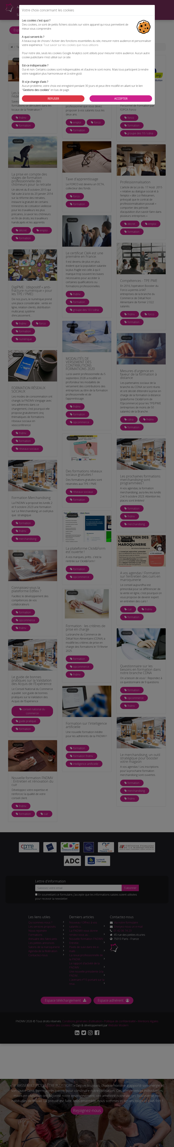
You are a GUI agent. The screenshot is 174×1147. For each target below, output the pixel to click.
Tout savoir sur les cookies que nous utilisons (71, 45)
